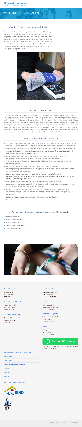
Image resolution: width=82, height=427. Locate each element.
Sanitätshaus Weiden (13, 217)
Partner (6, 368)
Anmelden (7, 372)
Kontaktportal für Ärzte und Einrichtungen (18, 353)
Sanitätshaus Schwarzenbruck (16, 225)
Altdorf (44, 327)
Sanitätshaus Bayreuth (14, 222)
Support (6, 376)
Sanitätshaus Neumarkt (14, 220)
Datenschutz (8, 360)
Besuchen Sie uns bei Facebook (14, 364)
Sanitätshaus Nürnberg (12, 315)
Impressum (8, 357)
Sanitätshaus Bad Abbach (15, 228)
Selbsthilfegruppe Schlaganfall (14, 382)
